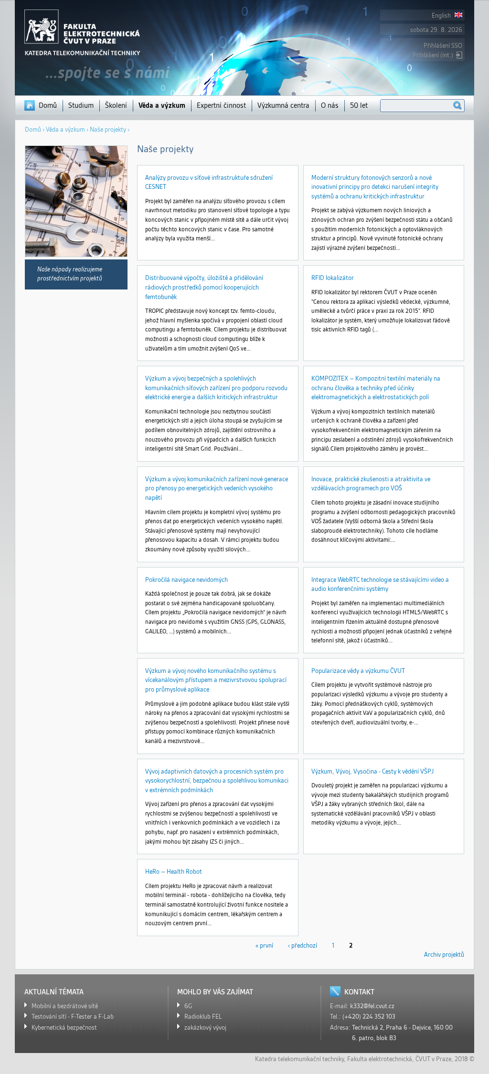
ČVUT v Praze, (434, 1059)
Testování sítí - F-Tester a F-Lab (73, 1016)
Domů (48, 105)
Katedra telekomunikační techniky (299, 1059)
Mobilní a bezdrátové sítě (65, 1006)
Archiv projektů (444, 954)
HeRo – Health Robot (173, 871)
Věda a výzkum (161, 105)
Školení (116, 105)
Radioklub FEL (203, 1016)
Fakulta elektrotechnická (379, 1059)
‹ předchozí (302, 945)
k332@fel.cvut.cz (372, 1006)
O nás (330, 105)
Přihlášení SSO (443, 45)
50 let (359, 105)
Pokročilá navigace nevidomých (186, 579)
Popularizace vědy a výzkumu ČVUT (358, 670)
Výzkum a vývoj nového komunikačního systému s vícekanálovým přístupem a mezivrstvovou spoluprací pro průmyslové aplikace (216, 680)
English (442, 15)
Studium (81, 105)
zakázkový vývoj (205, 1027)
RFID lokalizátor (332, 277)
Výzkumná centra (283, 105)
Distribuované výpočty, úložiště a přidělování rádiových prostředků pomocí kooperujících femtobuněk (204, 287)
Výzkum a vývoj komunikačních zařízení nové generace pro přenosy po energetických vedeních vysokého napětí (216, 488)
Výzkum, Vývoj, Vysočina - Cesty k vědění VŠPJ (372, 771)
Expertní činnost (221, 105)
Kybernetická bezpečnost (64, 1027)
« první (264, 945)
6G (188, 1006)
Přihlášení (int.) (433, 55)
